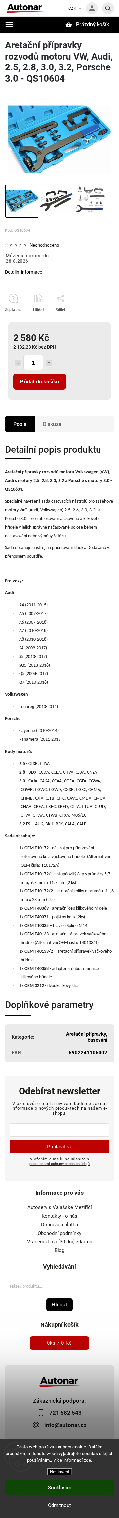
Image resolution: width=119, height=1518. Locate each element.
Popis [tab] (19, 424)
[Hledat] (108, 8)
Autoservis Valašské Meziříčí (59, 1207)
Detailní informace (23, 272)
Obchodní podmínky (59, 1233)
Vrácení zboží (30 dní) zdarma (59, 1242)
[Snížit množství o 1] (18, 363)
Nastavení (59, 1471)
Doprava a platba (59, 1225)
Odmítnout (59, 1505)
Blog (59, 1250)
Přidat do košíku (39, 381)
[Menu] (9, 24)
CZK (72, 8)
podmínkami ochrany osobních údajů (59, 1163)
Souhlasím (59, 1488)
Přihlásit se (59, 1146)
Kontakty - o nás (59, 1216)
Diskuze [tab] (52, 424)
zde (87, 1460)
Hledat (59, 1304)
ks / (59, 1343)
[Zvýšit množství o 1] (49, 363)
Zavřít (94, 321)
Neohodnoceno (44, 245)
